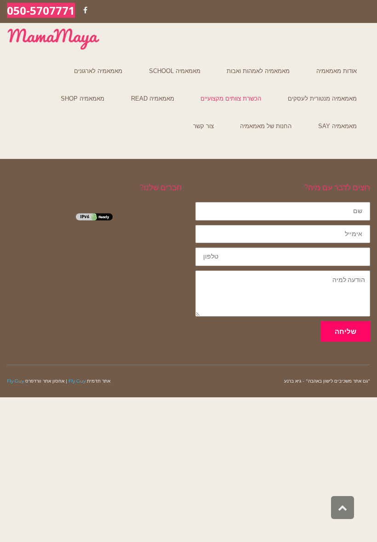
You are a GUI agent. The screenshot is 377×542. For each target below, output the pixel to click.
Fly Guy (77, 381)
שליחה (345, 331)
